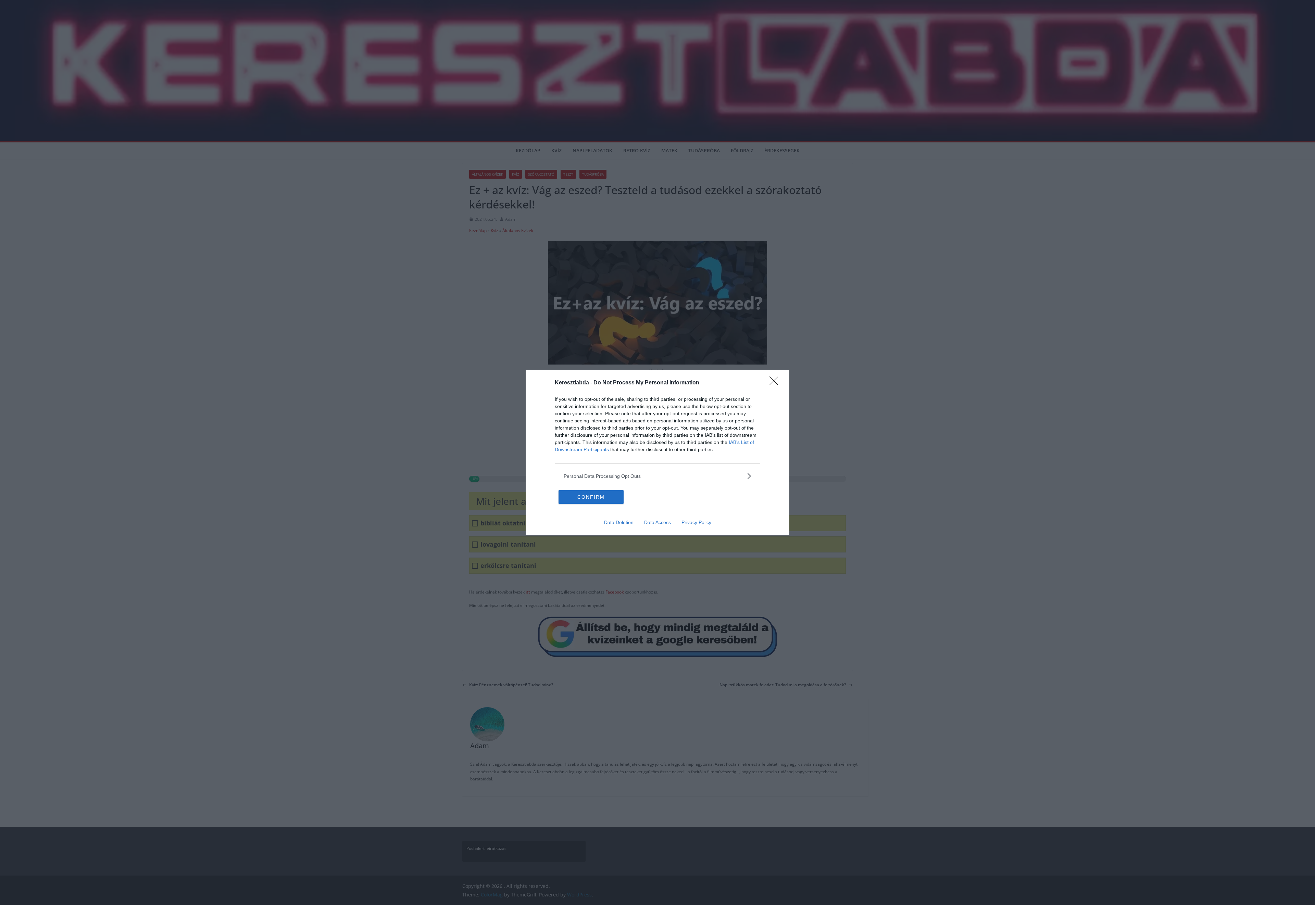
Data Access (657, 522)
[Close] (775, 383)
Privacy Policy (696, 522)
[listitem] (657, 476)
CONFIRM (591, 497)
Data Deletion (619, 522)
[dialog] (657, 452)
